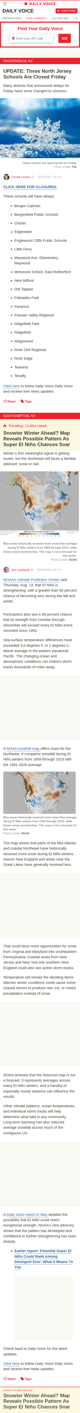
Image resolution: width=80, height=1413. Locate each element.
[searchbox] (34, 38)
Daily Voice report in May (27, 1215)
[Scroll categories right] (76, 18)
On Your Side (60, 18)
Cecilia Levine (20, 177)
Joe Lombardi (20, 570)
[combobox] (31, 38)
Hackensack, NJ (17, 61)
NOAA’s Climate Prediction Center (31, 580)
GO (64, 38)
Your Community (36, 18)
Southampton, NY (19, 416)
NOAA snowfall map (23, 749)
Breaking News (11, 18)
